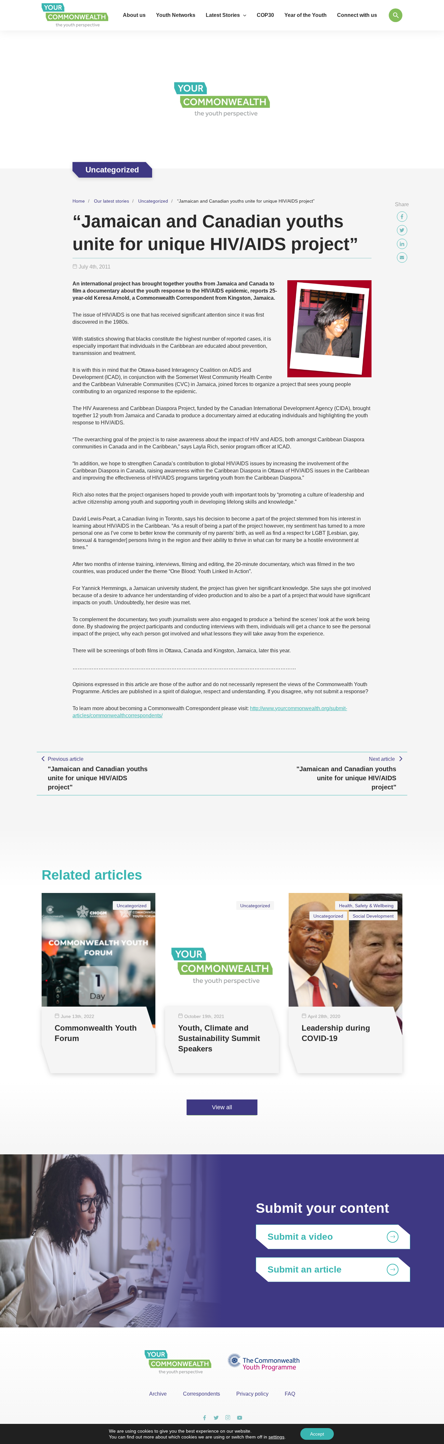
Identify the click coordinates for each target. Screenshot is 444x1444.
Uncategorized (153, 201)
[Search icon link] (395, 15)
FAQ (290, 1394)
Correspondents (201, 1394)
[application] (243, 15)
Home (78, 201)
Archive (158, 1394)
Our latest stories (111, 201)
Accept (317, 1434)
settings (276, 1436)
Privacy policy (252, 1394)
